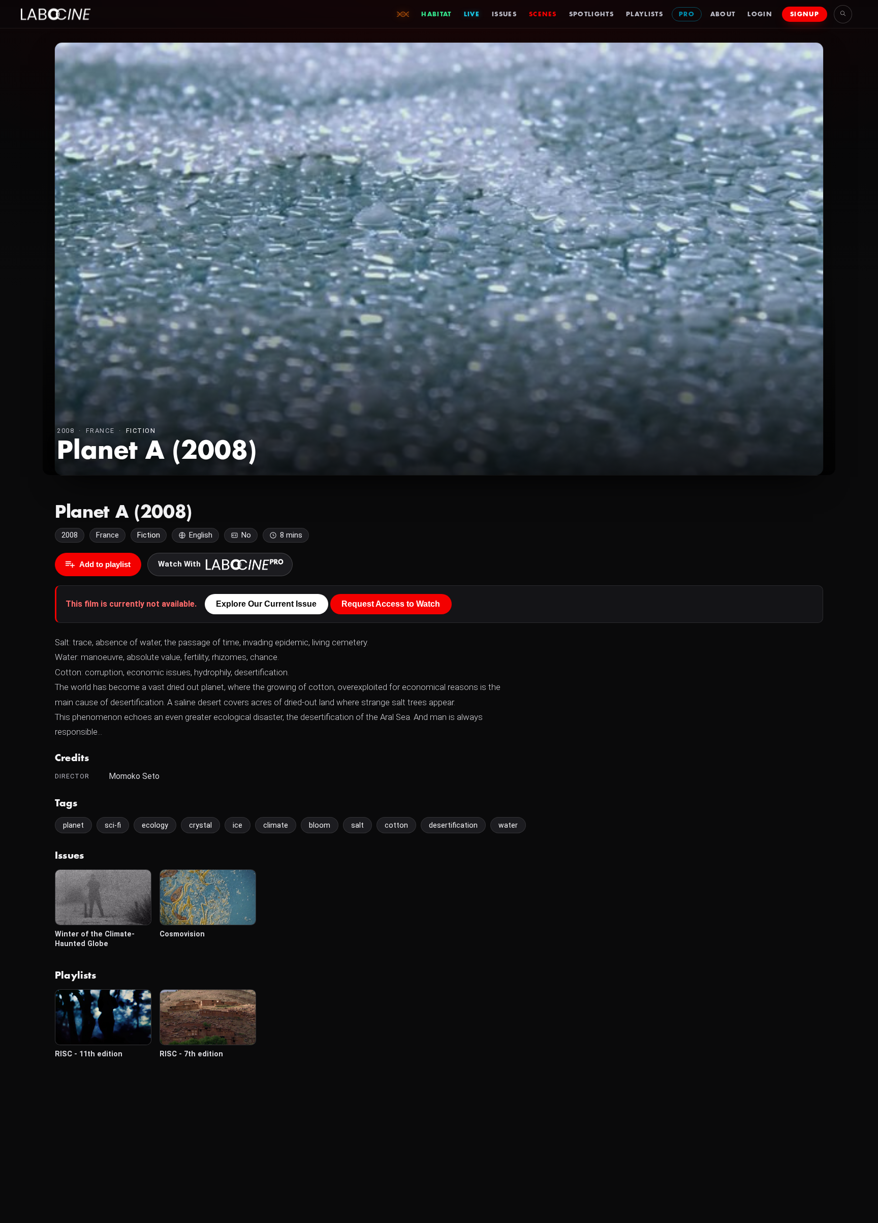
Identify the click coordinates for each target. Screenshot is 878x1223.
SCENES (543, 14)
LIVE (472, 14)
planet (73, 825)
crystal (200, 825)
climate (275, 825)
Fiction (141, 430)
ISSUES (504, 14)
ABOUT (723, 14)
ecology (155, 825)
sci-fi (113, 825)
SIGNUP (804, 14)
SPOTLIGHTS (591, 14)
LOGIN (759, 14)
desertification (453, 825)
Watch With (179, 564)
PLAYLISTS (644, 14)
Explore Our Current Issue (266, 604)
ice (237, 825)
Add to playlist (105, 564)
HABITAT (436, 14)
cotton (396, 825)
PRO (687, 14)
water (508, 825)
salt (357, 825)
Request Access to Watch (390, 604)
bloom (319, 825)
